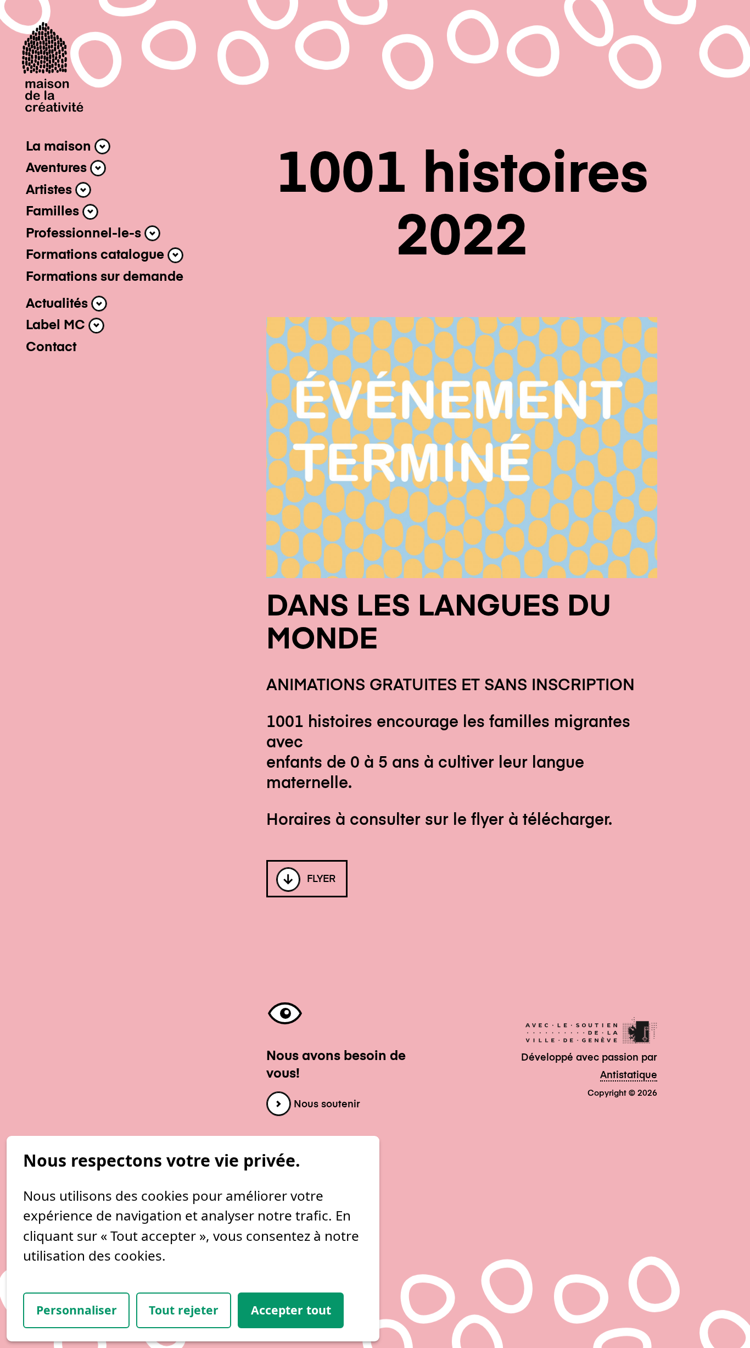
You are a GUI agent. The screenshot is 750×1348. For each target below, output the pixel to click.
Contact (51, 347)
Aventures (58, 168)
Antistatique (628, 1075)
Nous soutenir (325, 1105)
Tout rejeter (184, 1310)
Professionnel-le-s (85, 233)
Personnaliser (76, 1310)
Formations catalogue (96, 255)
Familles (54, 212)
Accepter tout (291, 1310)
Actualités (58, 303)
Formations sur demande (104, 277)
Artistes (50, 190)
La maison (60, 146)
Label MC (57, 325)
